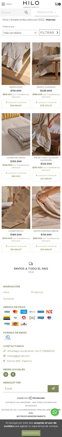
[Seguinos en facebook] (13, 374)
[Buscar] (26, 12)
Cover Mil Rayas (16, 157)
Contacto (8, 298)
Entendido (31, 433)
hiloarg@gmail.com (18, 356)
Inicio (5, 19)
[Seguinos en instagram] (5, 374)
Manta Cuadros (46, 87)
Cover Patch (15, 231)
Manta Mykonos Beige (46, 231)
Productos (37, 292)
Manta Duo (15, 87)
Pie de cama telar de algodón (46, 158)
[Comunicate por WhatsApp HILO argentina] (55, 412)
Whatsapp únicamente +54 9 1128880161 (31, 351)
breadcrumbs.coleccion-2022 (27, 19)
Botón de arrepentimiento (31, 416)
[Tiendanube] (31, 399)
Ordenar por (8, 26)
